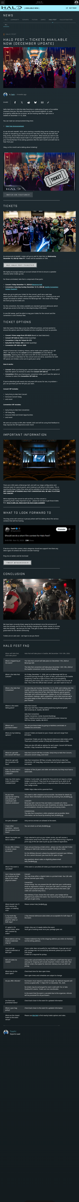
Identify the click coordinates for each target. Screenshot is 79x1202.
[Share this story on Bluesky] (35, 102)
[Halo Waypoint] (40, 3)
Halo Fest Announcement (15, 126)
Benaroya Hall (37, 284)
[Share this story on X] (21, 102)
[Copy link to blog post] (48, 102)
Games (43, 19)
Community (15, 19)
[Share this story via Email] (42, 102)
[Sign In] (76, 2)
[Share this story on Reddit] (28, 102)
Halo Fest (52, 19)
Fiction (35, 19)
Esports (25, 19)
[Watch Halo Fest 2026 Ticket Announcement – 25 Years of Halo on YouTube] (39, 198)
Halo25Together (66, 19)
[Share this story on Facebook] (15, 102)
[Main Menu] (2, 2)
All (6, 19)
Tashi (13, 94)
